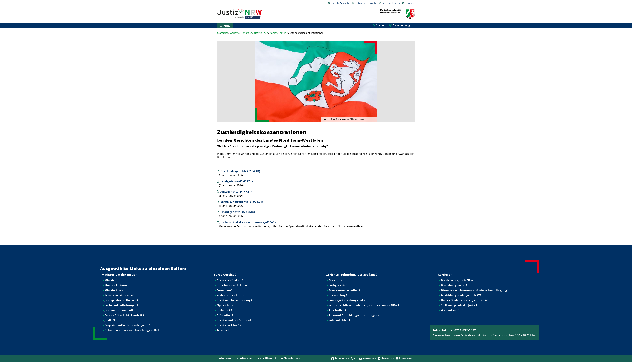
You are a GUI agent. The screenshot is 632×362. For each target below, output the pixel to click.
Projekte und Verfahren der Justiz (127, 325)
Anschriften (336, 310)
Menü (227, 25)
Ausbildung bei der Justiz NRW (461, 295)
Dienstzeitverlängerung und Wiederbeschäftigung (474, 290)
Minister (110, 280)
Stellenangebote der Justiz (458, 305)
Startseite (222, 33)
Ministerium (113, 290)
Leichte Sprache (340, 3)
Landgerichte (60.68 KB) (235, 181)
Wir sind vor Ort (451, 310)
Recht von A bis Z (228, 325)
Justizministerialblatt (119, 310)
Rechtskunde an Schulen (233, 320)
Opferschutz (225, 305)
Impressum (228, 358)
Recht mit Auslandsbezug (233, 300)
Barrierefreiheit (391, 3)
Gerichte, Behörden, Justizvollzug (249, 33)
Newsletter (291, 358)
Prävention (224, 315)
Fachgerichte (337, 285)
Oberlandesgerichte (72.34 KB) (240, 171)
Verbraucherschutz (229, 295)
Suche (380, 25)
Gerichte (334, 280)
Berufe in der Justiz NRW (457, 280)
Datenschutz (250, 358)
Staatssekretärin (116, 285)
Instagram (406, 358)
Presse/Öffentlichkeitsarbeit (123, 315)
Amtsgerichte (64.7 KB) (235, 191)
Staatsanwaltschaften (343, 290)
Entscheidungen (403, 25)
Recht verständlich (229, 280)
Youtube (368, 358)
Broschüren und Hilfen (232, 285)
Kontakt (410, 3)
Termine (222, 330)
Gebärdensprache (366, 3)
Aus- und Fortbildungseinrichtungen (353, 315)
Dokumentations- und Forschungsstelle (131, 330)
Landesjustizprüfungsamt (346, 300)
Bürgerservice (224, 275)
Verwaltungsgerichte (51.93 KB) (240, 202)
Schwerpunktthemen (119, 295)
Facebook (340, 358)
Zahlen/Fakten (278, 33)
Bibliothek (224, 310)
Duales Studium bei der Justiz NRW (464, 300)
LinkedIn (386, 358)
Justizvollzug (337, 295)
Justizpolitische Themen (120, 300)
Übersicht (271, 358)
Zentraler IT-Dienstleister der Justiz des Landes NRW (363, 305)
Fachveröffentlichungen (121, 305)
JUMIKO (110, 320)
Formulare (224, 290)
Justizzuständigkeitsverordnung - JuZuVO (247, 222)
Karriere (444, 275)
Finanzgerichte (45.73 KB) (237, 212)
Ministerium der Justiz (118, 275)
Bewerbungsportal (453, 285)
